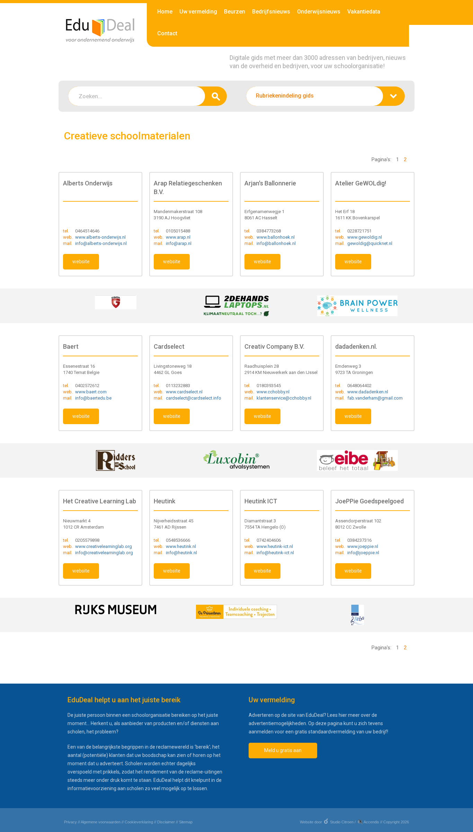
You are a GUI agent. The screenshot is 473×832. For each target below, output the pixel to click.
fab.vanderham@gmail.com (375, 398)
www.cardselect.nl (184, 391)
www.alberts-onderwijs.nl (100, 237)
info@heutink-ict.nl (275, 552)
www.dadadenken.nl (367, 391)
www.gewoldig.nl (364, 237)
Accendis (371, 822)
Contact (167, 33)
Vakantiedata (363, 11)
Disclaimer (166, 822)
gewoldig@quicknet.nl (369, 243)
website (81, 261)
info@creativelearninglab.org (104, 552)
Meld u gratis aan (283, 750)
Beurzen (234, 11)
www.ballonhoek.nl (276, 237)
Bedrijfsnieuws (271, 11)
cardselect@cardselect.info (193, 398)
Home (164, 11)
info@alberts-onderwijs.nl (101, 243)
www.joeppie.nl (362, 546)
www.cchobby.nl (273, 391)
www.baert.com (91, 391)
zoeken (216, 96)
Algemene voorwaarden (101, 822)
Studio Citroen (342, 822)
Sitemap (186, 822)
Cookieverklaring (139, 822)
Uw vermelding (198, 11)
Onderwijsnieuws (318, 11)
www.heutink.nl (181, 546)
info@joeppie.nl (363, 552)
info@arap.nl (178, 243)
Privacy (70, 822)
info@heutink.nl (181, 552)
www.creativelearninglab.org (103, 546)
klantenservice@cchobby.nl (284, 398)
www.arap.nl (178, 237)
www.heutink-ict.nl (275, 546)
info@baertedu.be (93, 398)
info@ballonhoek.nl (276, 243)
